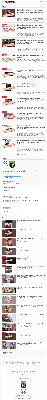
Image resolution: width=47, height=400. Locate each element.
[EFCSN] (23, 391)
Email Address (6, 190)
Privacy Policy (39, 362)
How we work (26, 362)
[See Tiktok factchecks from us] (4, 183)
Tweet (11, 356)
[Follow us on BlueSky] (6, 183)
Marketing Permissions (7, 196)
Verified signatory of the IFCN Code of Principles (12, 176)
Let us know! (12, 172)
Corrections (23, 363)
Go (38, 1)
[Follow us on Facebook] (8, 183)
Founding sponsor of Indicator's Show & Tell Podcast (13, 178)
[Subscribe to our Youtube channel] (16, 183)
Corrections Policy (15, 363)
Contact (33, 363)
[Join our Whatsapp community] (12, 183)
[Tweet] (44, 2)
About (10, 362)
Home (6, 362)
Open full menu (3, 2)
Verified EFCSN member (8, 177)
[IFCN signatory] (23, 384)
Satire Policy (33, 362)
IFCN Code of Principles (17, 362)
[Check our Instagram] (10, 183)
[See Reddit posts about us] (18, 183)
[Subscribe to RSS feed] (21, 183)
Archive (28, 363)
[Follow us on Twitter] (14, 183)
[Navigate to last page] (29, 154)
